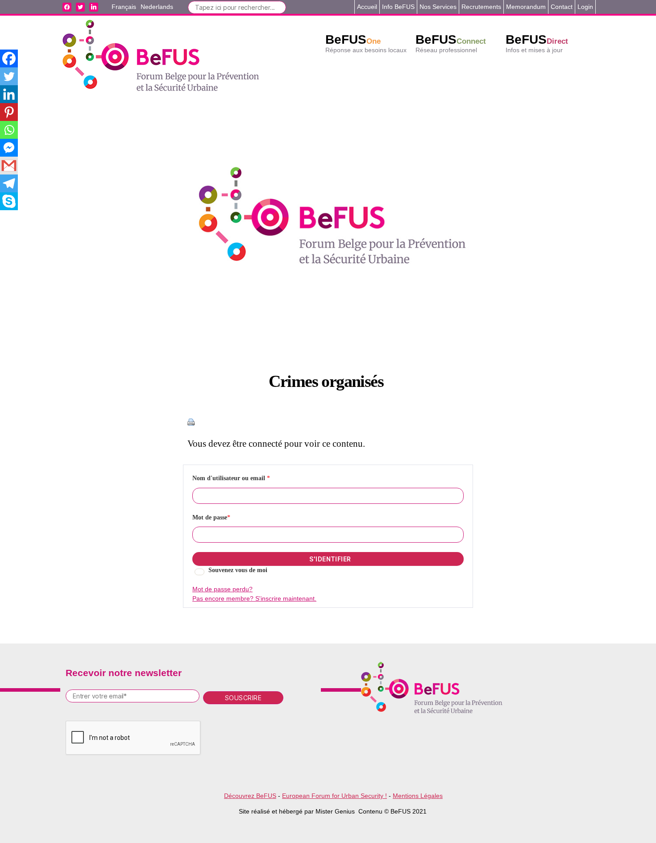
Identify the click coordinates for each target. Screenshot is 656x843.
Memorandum (526, 6)
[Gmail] (9, 165)
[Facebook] (9, 58)
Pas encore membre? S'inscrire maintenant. (254, 598)
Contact (562, 6)
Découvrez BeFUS (250, 795)
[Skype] (9, 201)
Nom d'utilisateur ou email (231, 478)
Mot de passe (211, 517)
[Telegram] (9, 183)
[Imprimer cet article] (328, 422)
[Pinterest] (9, 112)
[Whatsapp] (9, 130)
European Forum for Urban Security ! (334, 795)
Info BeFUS (398, 6)
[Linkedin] (9, 94)
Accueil (367, 6)
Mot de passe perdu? (222, 589)
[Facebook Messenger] (9, 148)
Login (585, 6)
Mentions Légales (418, 795)
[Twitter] (9, 76)
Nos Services (438, 6)
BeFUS (353, 39)
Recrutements (481, 6)
